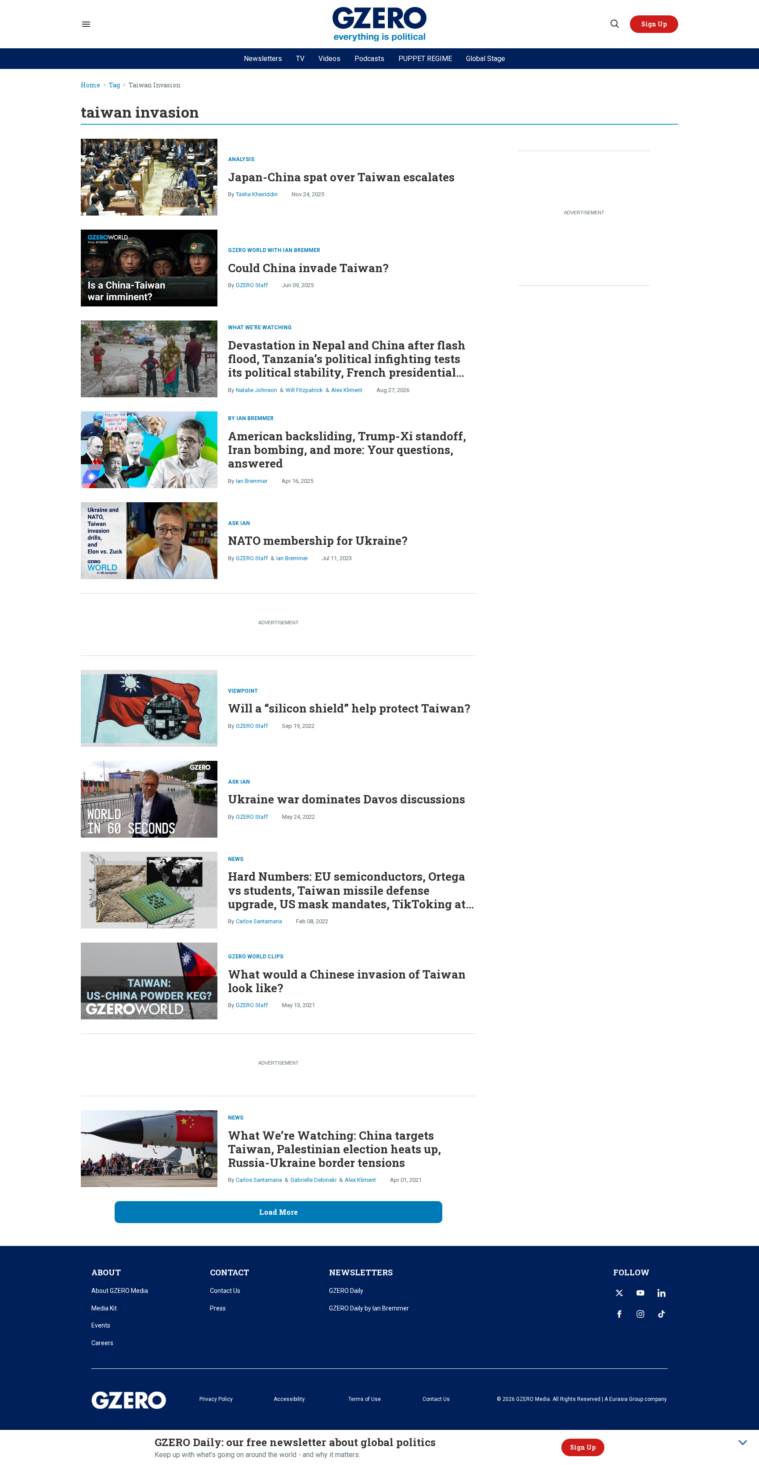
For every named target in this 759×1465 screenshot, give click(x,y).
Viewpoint (243, 691)
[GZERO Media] (380, 24)
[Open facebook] (619, 1314)
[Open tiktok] (661, 1314)
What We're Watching (260, 327)
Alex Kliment (346, 390)
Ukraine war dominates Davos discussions (346, 799)
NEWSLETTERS (361, 1272)
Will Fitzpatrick (304, 390)
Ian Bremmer (251, 481)
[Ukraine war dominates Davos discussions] (149, 798)
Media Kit (104, 1308)
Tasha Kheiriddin (257, 194)
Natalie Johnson (256, 390)
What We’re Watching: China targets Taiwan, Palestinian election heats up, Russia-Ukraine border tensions (334, 1149)
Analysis (241, 159)
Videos (329, 58)
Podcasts (369, 58)
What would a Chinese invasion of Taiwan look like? (347, 981)
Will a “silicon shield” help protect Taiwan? (349, 708)
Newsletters (263, 58)
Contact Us (225, 1290)
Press (218, 1308)
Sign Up (583, 1447)
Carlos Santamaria (259, 921)
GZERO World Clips (255, 957)
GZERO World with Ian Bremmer (274, 250)
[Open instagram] (640, 1314)
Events (100, 1325)
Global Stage (485, 58)
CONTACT (229, 1272)
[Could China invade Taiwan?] (149, 266)
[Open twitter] (619, 1293)
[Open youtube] (640, 1293)
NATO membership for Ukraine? (318, 540)
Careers (102, 1342)
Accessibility (289, 1399)
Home (90, 85)
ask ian (239, 523)
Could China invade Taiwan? (308, 267)
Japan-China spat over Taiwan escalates (341, 176)
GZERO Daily (346, 1290)
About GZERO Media (119, 1290)
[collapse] (742, 1442)
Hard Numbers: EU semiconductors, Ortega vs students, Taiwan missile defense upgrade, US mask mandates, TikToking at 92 (347, 897)
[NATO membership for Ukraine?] (149, 539)
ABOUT (106, 1272)
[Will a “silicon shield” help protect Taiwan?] (149, 707)
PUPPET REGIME (425, 58)
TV (300, 58)
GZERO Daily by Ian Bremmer (369, 1308)
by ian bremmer (251, 418)
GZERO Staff (252, 285)
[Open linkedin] (661, 1293)
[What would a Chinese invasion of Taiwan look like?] (149, 980)
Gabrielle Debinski (313, 1180)
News (235, 859)
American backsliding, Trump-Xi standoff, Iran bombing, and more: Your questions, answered (347, 449)
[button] (654, 24)
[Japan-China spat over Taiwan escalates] (149, 175)
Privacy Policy (216, 1399)
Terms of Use (364, 1399)
